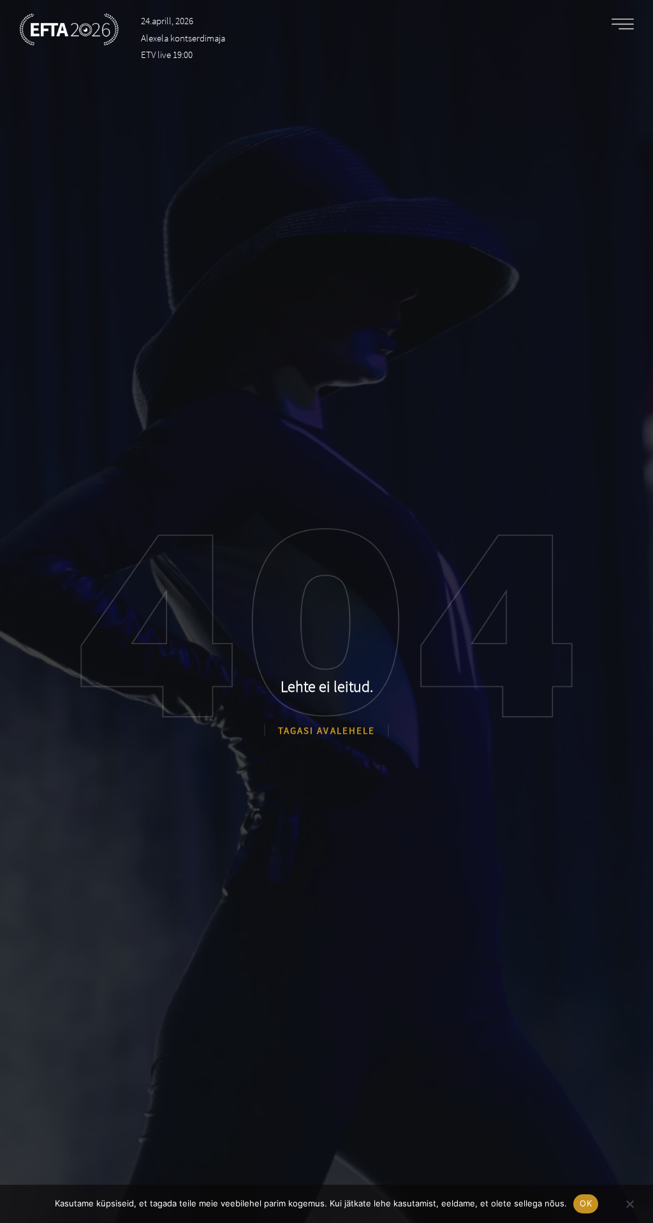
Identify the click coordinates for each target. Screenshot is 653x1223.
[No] (629, 1202)
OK (586, 1203)
